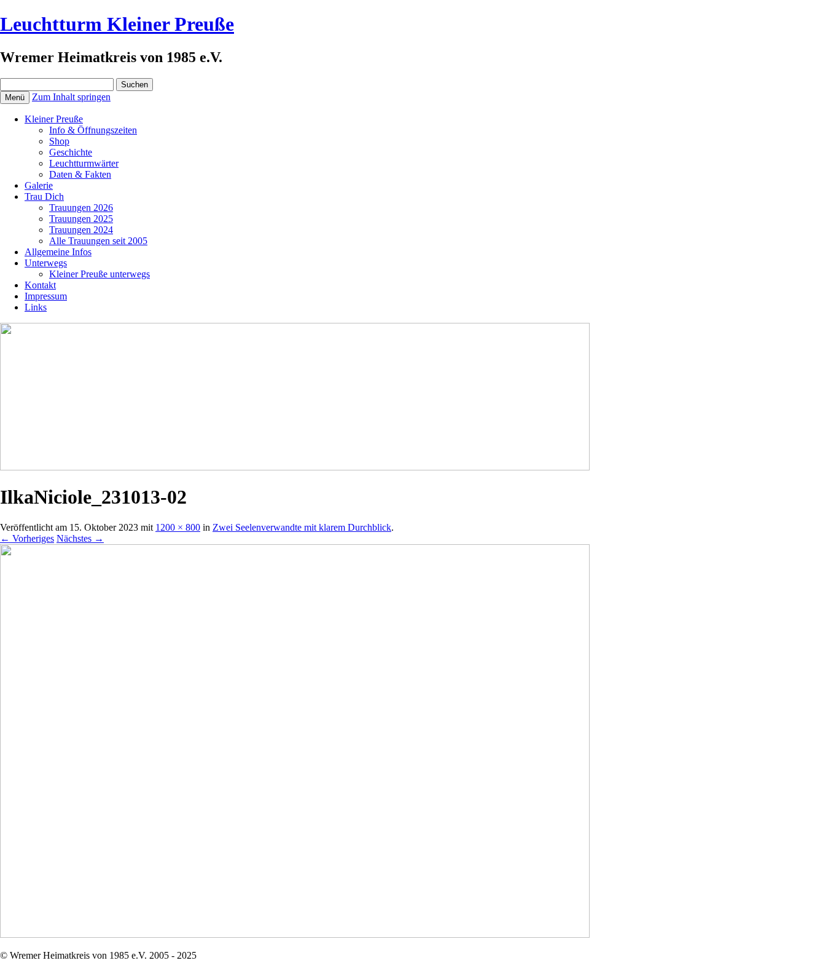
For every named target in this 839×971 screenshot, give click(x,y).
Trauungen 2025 (81, 218)
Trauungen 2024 (81, 229)
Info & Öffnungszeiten (93, 130)
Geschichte (70, 152)
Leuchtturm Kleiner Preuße (117, 24)
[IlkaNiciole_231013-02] (295, 934)
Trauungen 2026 (81, 207)
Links (36, 307)
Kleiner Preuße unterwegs (99, 274)
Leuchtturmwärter (84, 163)
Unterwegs (46, 263)
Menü (15, 97)
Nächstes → (80, 538)
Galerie (39, 185)
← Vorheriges (27, 538)
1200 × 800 (177, 527)
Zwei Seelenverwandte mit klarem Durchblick (302, 527)
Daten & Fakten (80, 174)
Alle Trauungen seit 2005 (98, 241)
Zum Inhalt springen (71, 97)
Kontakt (40, 285)
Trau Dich (44, 196)
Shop (59, 141)
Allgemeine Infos (58, 252)
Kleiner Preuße (54, 119)
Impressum (46, 296)
